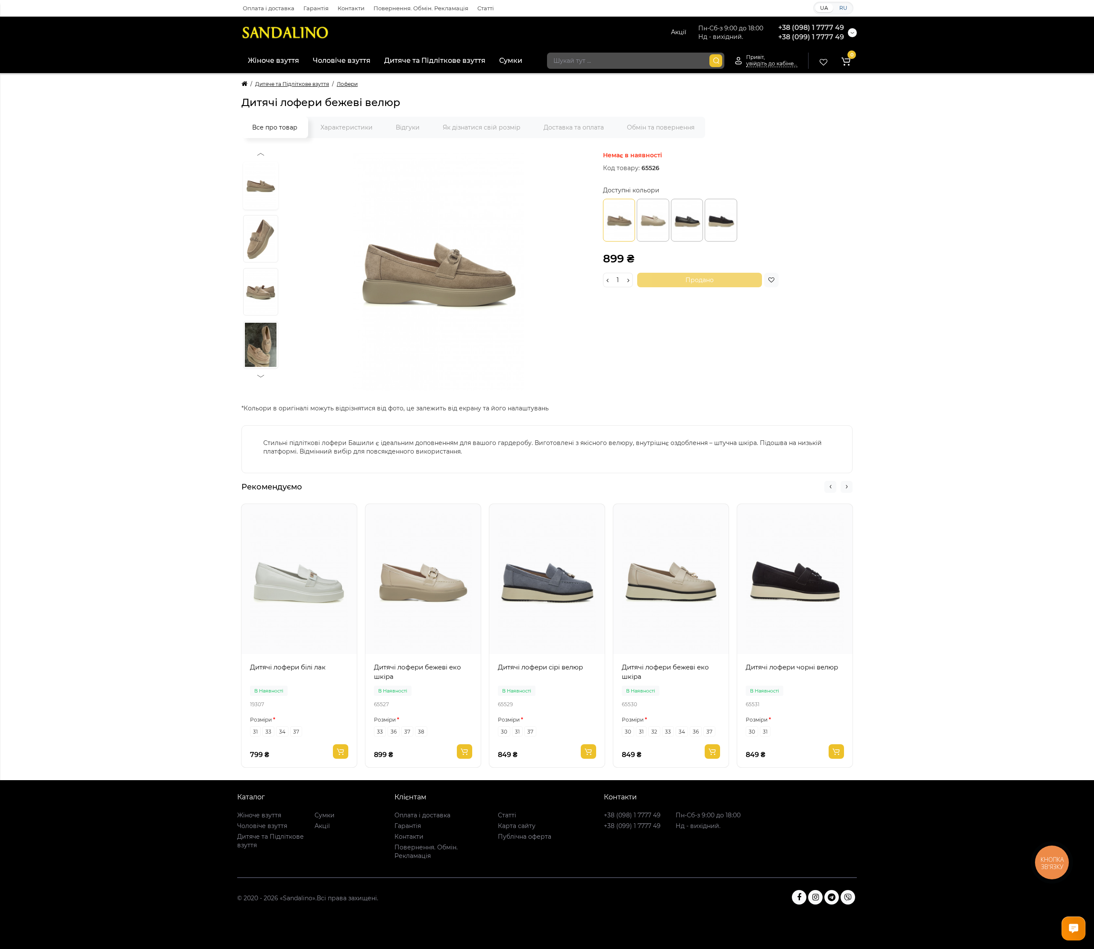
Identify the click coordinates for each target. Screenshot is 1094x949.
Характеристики (347, 127)
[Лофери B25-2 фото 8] (260, 344)
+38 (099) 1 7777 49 (811, 37)
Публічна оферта (524, 836)
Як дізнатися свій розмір (482, 127)
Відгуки (408, 127)
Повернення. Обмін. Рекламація (420, 8)
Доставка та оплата (574, 127)
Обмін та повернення (660, 127)
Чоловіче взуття (342, 60)
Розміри (261, 719)
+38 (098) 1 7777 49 (811, 28)
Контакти (351, 8)
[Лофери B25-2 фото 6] (260, 238)
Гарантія (316, 8)
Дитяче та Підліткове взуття (434, 60)
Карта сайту (516, 826)
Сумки (510, 60)
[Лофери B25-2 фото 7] (260, 291)
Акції (678, 32)
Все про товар (274, 127)
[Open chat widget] (1073, 928)
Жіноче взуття (273, 60)
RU (843, 8)
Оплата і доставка (268, 8)
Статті (485, 8)
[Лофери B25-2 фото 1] (438, 271)
